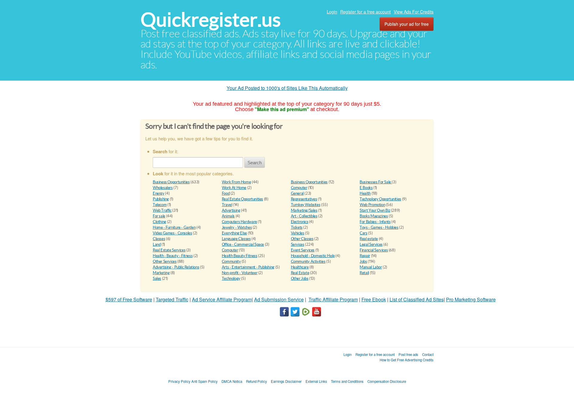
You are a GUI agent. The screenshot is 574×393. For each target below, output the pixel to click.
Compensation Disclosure (386, 381)
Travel (227, 204)
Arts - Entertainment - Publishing (248, 267)
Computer (299, 187)
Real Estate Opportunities (242, 199)
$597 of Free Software (129, 299)
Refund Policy (256, 381)
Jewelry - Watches (237, 227)
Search (255, 162)
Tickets (297, 227)
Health (365, 193)
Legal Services (371, 244)
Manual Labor (371, 267)
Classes (159, 239)
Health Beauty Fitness (239, 256)
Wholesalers (163, 187)
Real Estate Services (169, 250)
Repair (365, 256)
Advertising (231, 210)
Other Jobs (300, 278)
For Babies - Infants (375, 221)
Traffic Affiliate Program (333, 299)
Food (226, 193)
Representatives (304, 199)
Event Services (303, 250)
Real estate (369, 239)
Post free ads (408, 354)
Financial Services (374, 250)
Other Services (165, 261)
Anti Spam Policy (204, 381)
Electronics (300, 221)
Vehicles (297, 233)
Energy (158, 193)
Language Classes (236, 239)
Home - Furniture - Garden (174, 227)
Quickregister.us (211, 19)
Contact (427, 354)
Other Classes (302, 239)
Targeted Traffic (172, 299)
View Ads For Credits (413, 12)
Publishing (161, 199)
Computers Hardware (239, 221)
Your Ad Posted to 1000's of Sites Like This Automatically (287, 88)
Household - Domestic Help (313, 256)
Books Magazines (374, 216)
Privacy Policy (179, 381)
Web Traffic (162, 210)
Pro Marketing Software (471, 299)
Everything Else (234, 233)
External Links (316, 381)
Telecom (160, 204)
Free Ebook (373, 299)
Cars (363, 233)
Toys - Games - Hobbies (379, 227)
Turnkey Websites (305, 204)
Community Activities (308, 261)
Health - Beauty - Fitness (173, 256)
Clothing (159, 221)
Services (297, 244)
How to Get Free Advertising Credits (406, 359)
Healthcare (300, 267)
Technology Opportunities (380, 199)
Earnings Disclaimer (286, 381)
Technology (231, 278)
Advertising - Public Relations (176, 267)
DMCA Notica (232, 381)
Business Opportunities (171, 182)
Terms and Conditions (347, 381)
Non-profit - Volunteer (239, 273)
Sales (157, 278)
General (297, 193)
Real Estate (300, 273)
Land (157, 244)
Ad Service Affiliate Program (222, 299)
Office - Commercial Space (243, 244)
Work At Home (234, 187)
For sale (159, 216)
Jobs (363, 261)
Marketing (161, 273)
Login (332, 12)
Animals (228, 216)
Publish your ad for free (406, 24)
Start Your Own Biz (375, 210)
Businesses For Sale (376, 182)
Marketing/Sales (304, 210)
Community (231, 261)
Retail (364, 273)
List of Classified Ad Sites (417, 299)
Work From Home (236, 182)
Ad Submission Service (279, 299)
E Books (366, 187)
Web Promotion (372, 204)
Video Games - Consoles (172, 233)
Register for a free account (365, 12)
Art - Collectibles (304, 216)
